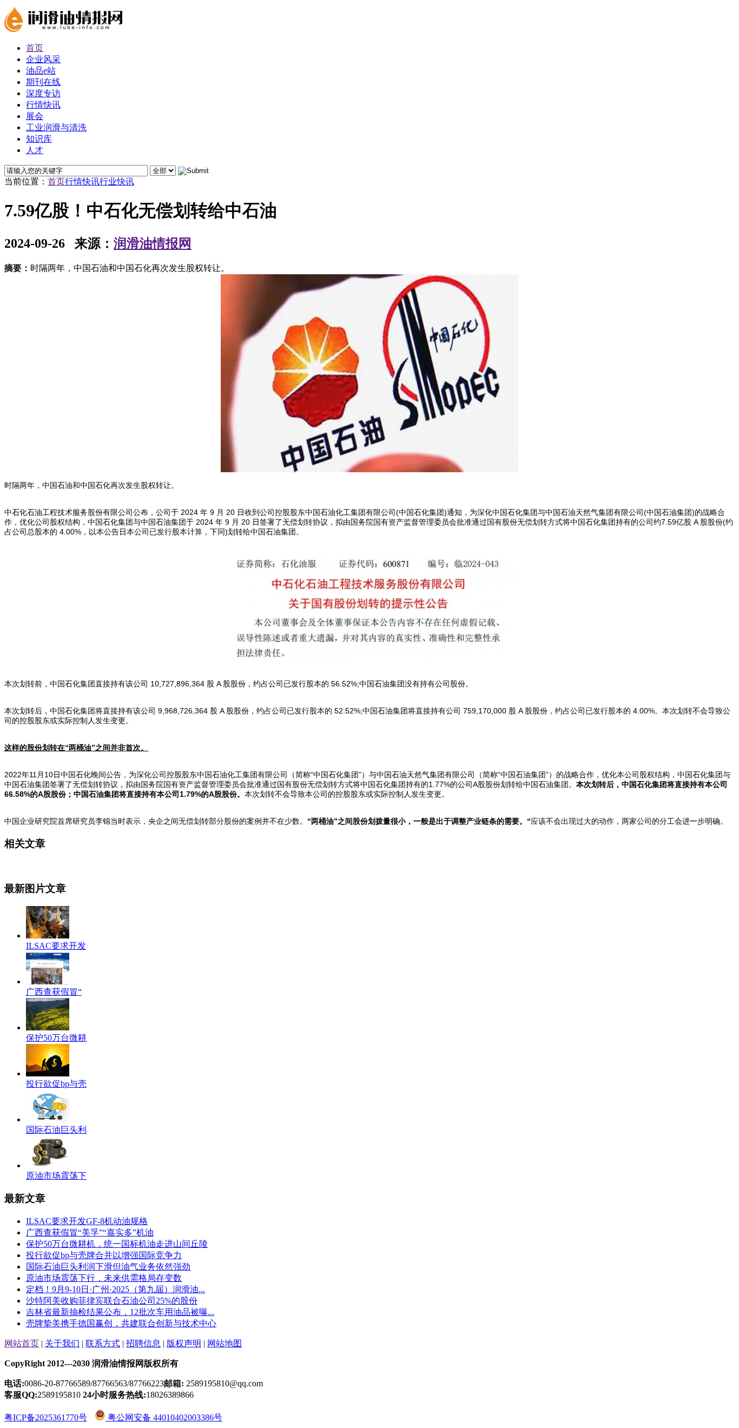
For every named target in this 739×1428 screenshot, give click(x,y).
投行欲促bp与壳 (56, 1083)
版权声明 (184, 1343)
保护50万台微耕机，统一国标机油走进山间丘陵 (117, 1243)
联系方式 (102, 1343)
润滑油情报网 (153, 243)
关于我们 (62, 1343)
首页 (56, 181)
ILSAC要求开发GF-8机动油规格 (87, 1221)
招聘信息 (143, 1343)
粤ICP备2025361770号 (45, 1417)
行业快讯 (117, 181)
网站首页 (21, 1343)
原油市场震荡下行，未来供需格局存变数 (104, 1277)
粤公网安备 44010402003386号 (163, 1417)
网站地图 (224, 1343)
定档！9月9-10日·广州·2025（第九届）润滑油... (115, 1289)
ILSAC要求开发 (56, 945)
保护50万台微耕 (56, 1037)
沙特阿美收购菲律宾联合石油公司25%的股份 (111, 1300)
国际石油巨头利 (56, 1129)
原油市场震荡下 (56, 1175)
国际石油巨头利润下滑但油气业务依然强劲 (108, 1266)
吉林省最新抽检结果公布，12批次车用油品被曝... (120, 1312)
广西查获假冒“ (54, 991)
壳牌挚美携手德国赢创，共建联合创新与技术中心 (121, 1323)
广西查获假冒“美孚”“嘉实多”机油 (90, 1232)
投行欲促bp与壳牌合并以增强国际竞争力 (104, 1255)
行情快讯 (82, 181)
